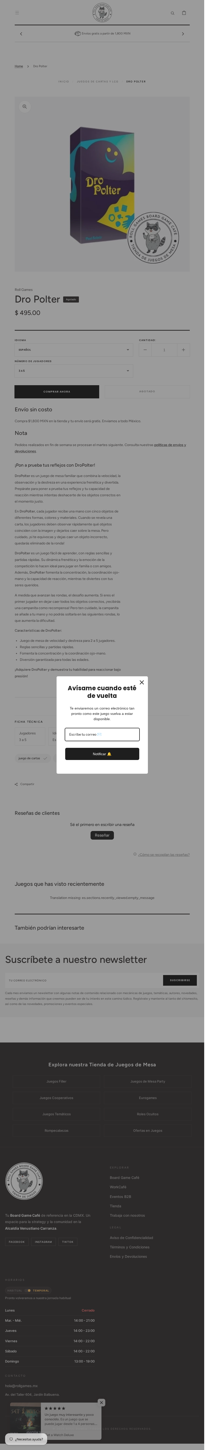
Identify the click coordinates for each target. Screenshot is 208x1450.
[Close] (142, 682)
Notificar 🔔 (102, 754)
